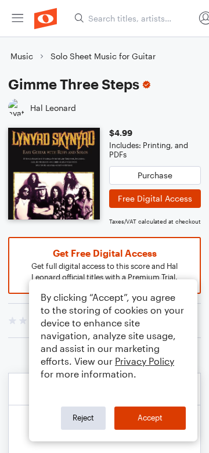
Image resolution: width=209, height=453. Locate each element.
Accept (150, 417)
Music (21, 56)
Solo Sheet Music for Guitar (103, 56)
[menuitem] (17, 18)
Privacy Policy (144, 360)
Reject (83, 417)
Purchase (155, 175)
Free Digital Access (155, 198)
